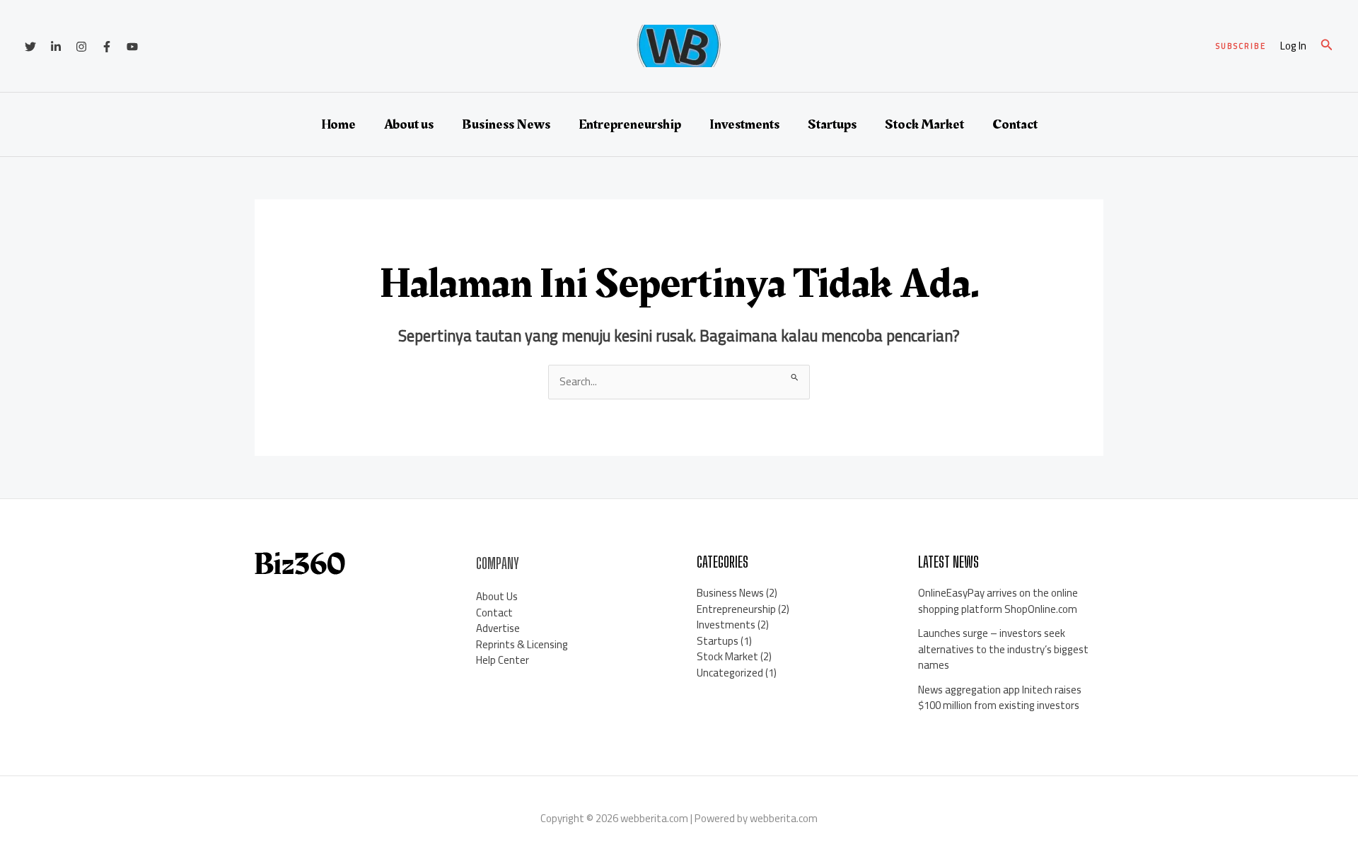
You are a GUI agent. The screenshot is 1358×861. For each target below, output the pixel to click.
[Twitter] (30, 46)
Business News (506, 124)
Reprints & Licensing (522, 644)
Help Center (502, 660)
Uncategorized (730, 672)
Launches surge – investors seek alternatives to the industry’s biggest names (1003, 649)
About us (409, 124)
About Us (497, 596)
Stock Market (924, 124)
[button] (1241, 46)
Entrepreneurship (630, 124)
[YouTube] (132, 46)
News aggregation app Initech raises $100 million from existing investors (999, 697)
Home (338, 124)
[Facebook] (106, 46)
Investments (744, 124)
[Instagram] (81, 46)
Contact (1015, 124)
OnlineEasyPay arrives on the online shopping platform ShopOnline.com (998, 600)
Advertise (498, 628)
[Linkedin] (56, 46)
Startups (832, 124)
